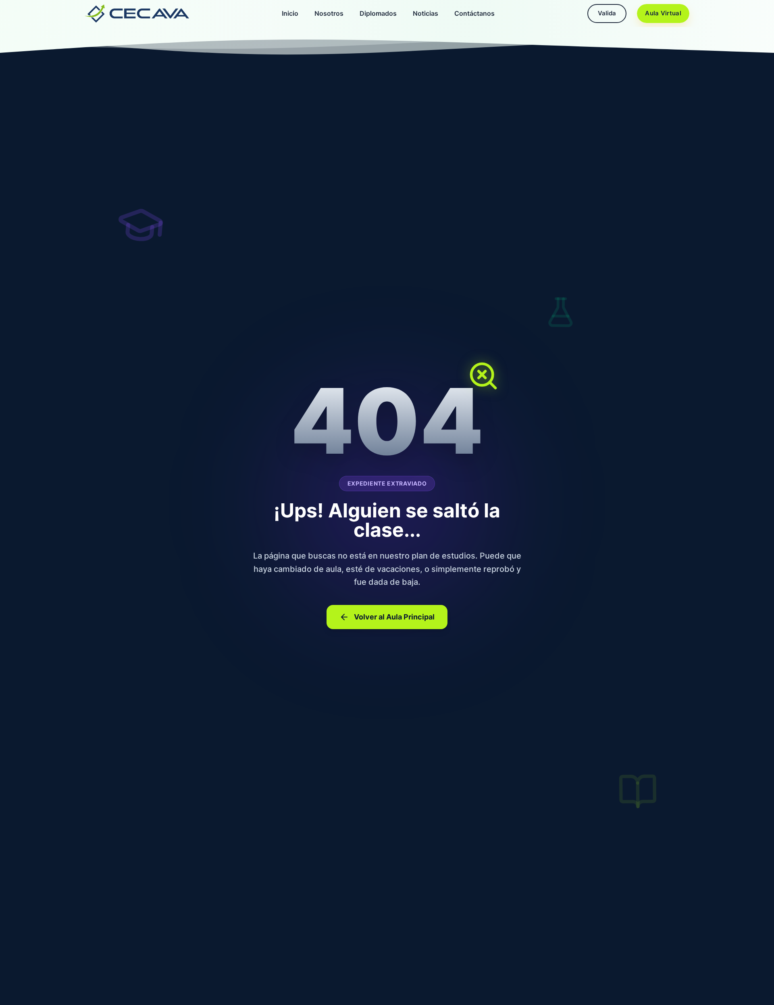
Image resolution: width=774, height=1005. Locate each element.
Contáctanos (474, 13)
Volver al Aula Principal (394, 617)
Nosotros (328, 13)
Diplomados (378, 13)
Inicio (290, 13)
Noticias (425, 13)
